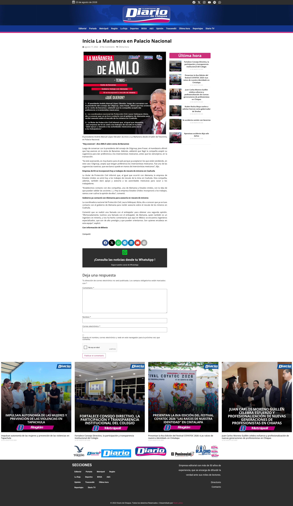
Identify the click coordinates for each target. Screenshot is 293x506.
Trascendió (171, 28)
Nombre (86, 317)
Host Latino (178, 503)
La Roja (123, 28)
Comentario (88, 288)
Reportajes (198, 28)
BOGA (144, 28)
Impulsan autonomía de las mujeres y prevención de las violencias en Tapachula (35, 437)
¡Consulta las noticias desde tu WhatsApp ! (124, 260)
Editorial (82, 28)
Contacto (216, 486)
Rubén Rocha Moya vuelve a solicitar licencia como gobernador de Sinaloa (196, 108)
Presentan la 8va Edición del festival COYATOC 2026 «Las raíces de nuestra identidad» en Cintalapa (196, 79)
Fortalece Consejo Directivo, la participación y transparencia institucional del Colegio (196, 64)
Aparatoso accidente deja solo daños (196, 134)
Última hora (184, 28)
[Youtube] (209, 2)
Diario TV (210, 28)
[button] (105, 243)
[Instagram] (204, 2)
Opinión (159, 28)
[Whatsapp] (220, 2)
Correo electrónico (91, 326)
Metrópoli (103, 28)
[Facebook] (194, 2)
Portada (93, 28)
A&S (151, 28)
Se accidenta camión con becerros (196, 120)
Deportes (134, 28)
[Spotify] (215, 2)
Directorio (216, 482)
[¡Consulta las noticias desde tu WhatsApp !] (125, 252)
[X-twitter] (199, 2)
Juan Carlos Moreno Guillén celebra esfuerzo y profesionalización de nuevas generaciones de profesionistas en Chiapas (196, 94)
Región (114, 28)
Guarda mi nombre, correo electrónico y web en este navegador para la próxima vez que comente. (121, 338)
